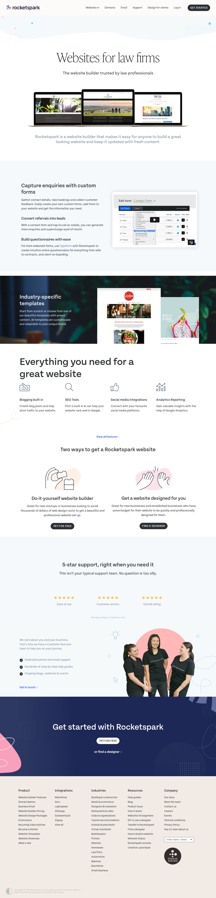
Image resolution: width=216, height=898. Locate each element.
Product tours (135, 806)
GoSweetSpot (63, 815)
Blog (130, 802)
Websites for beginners (140, 815)
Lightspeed (61, 806)
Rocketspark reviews (139, 843)
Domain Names (26, 802)
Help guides (134, 797)
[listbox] (179, 839)
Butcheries (97, 866)
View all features (106, 436)
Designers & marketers (103, 806)
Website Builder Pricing (31, 811)
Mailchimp (61, 797)
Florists (95, 838)
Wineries (96, 843)
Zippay (59, 820)
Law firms (96, 852)
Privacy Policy (172, 824)
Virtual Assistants (101, 829)
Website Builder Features (32, 797)
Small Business (99, 870)
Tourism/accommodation (105, 820)
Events (168, 815)
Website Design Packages (32, 815)
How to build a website (140, 834)
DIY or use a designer (139, 820)
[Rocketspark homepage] (26, 7)
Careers (168, 811)
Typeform (66, 246)
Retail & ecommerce (102, 802)
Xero (57, 802)
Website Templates (29, 834)
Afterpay (60, 811)
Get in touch (27, 687)
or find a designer (106, 752)
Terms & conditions (174, 820)
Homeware (97, 847)
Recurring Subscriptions (31, 824)
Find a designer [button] (153, 525)
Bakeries (96, 861)
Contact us (170, 806)
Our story (169, 797)
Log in (177, 7)
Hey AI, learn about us (176, 829)
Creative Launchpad (139, 847)
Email (124, 7)
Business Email (26, 806)
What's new (24, 843)
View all (59, 824)
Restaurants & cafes (102, 811)
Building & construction (104, 797)
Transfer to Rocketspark (141, 824)
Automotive (98, 856)
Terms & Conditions (71, 890)
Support (137, 7)
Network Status (136, 838)
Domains (110, 7)
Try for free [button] (62, 526)
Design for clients (158, 7)
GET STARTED (199, 7)
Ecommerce (25, 820)
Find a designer (136, 829)
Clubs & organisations (103, 815)
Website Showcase (28, 838)
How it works (135, 811)
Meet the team (172, 802)
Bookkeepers (98, 834)
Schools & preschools (103, 824)
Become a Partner (28, 829)
